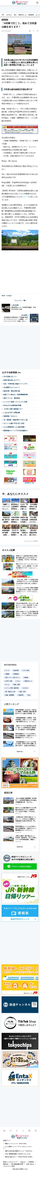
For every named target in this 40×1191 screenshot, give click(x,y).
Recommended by (28, 541)
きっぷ (7, 684)
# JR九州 (8, 295)
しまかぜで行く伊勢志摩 (11, 412)
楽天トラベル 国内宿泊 (12, 398)
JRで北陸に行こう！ (10, 376)
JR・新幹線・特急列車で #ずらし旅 (15, 420)
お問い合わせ (30, 1164)
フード (7, 670)
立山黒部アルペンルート (11, 387)
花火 (15, 15)
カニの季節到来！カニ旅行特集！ (14, 427)
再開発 (7, 674)
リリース (25, 197)
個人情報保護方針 (16, 1164)
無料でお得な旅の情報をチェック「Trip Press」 (19, 1151)
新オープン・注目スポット (13, 677)
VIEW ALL (20, 751)
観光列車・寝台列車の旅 (12, 391)
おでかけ (9, 15)
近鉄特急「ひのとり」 (10, 416)
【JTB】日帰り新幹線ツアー (13, 409)
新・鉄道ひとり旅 (10, 691)
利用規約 (31, 1162)
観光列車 (16, 670)
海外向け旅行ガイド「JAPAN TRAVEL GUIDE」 (19, 1157)
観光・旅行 (23, 691)
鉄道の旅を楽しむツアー (12, 380)
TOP (2, 15)
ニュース (5, 19)
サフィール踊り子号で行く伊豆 (13, 423)
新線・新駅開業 (10, 695)
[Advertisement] (20, 272)
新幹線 (26, 677)
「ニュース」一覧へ (20, 300)
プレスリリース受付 (9, 1166)
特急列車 (21, 695)
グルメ (18, 681)
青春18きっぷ (22, 15)
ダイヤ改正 (26, 670)
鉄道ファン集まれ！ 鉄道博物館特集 (15, 394)
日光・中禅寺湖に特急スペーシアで (15, 384)
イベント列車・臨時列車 (12, 688)
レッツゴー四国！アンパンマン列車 (15, 402)
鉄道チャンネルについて (10, 1162)
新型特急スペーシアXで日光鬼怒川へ (15, 430)
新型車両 (31, 15)
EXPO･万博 (9, 681)
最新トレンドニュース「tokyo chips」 (16, 1143)
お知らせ (22, 1162)
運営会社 (5, 1164)
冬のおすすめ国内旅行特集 (12, 405)
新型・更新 (17, 684)
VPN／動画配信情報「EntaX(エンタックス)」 (18, 1154)
